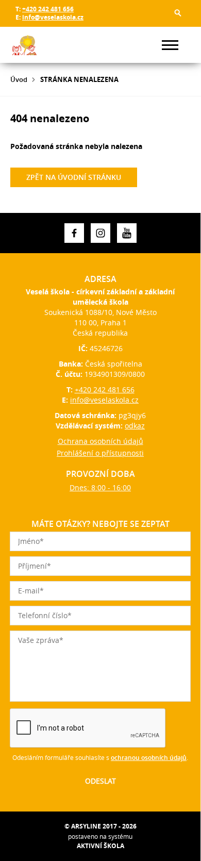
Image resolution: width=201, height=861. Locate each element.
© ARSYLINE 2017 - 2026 (100, 826)
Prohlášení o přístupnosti (100, 453)
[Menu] (170, 45)
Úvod (18, 79)
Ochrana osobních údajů (100, 441)
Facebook (74, 233)
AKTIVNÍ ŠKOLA (100, 845)
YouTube (127, 233)
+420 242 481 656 (48, 9)
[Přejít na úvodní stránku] (41, 45)
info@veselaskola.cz (52, 17)
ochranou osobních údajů (149, 757)
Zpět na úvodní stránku (73, 177)
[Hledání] (178, 13)
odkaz (135, 425)
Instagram (100, 233)
